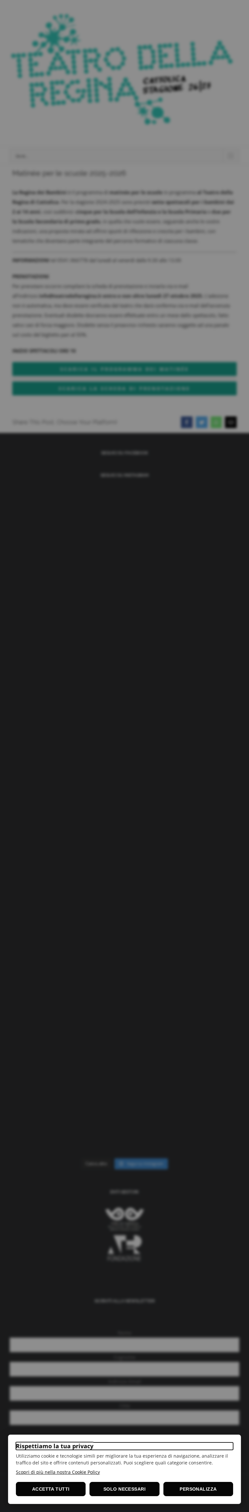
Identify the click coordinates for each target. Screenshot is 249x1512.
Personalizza (198, 1489)
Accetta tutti (50, 1489)
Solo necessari (124, 1489)
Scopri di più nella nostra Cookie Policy (58, 1472)
